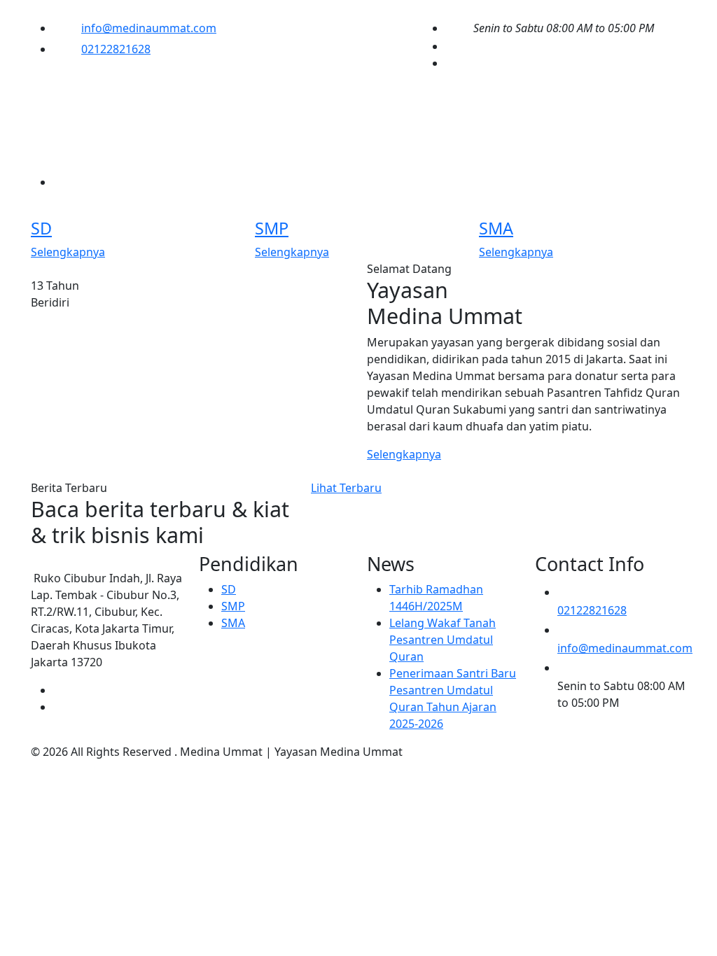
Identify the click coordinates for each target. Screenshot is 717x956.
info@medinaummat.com (148, 28)
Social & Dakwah (398, 118)
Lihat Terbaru (346, 487)
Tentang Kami (155, 118)
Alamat (206, 155)
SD (41, 228)
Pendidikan (270, 118)
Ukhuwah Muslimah (89, 155)
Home (55, 118)
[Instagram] (449, 63)
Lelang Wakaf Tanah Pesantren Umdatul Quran (442, 639)
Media (505, 118)
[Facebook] (449, 46)
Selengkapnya (68, 252)
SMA (496, 228)
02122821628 (116, 49)
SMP (271, 228)
